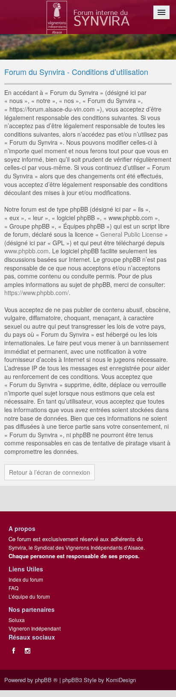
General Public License (131, 234)
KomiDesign (121, 680)
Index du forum (26, 579)
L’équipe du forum (29, 596)
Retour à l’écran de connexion (49, 472)
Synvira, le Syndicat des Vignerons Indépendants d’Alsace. (77, 547)
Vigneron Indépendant (35, 628)
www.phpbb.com (26, 251)
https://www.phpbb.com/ (36, 292)
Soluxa (17, 619)
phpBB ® (46, 680)
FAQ (13, 587)
